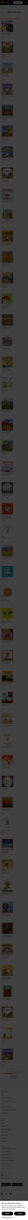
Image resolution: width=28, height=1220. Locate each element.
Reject (7, 1213)
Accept (20, 1213)
